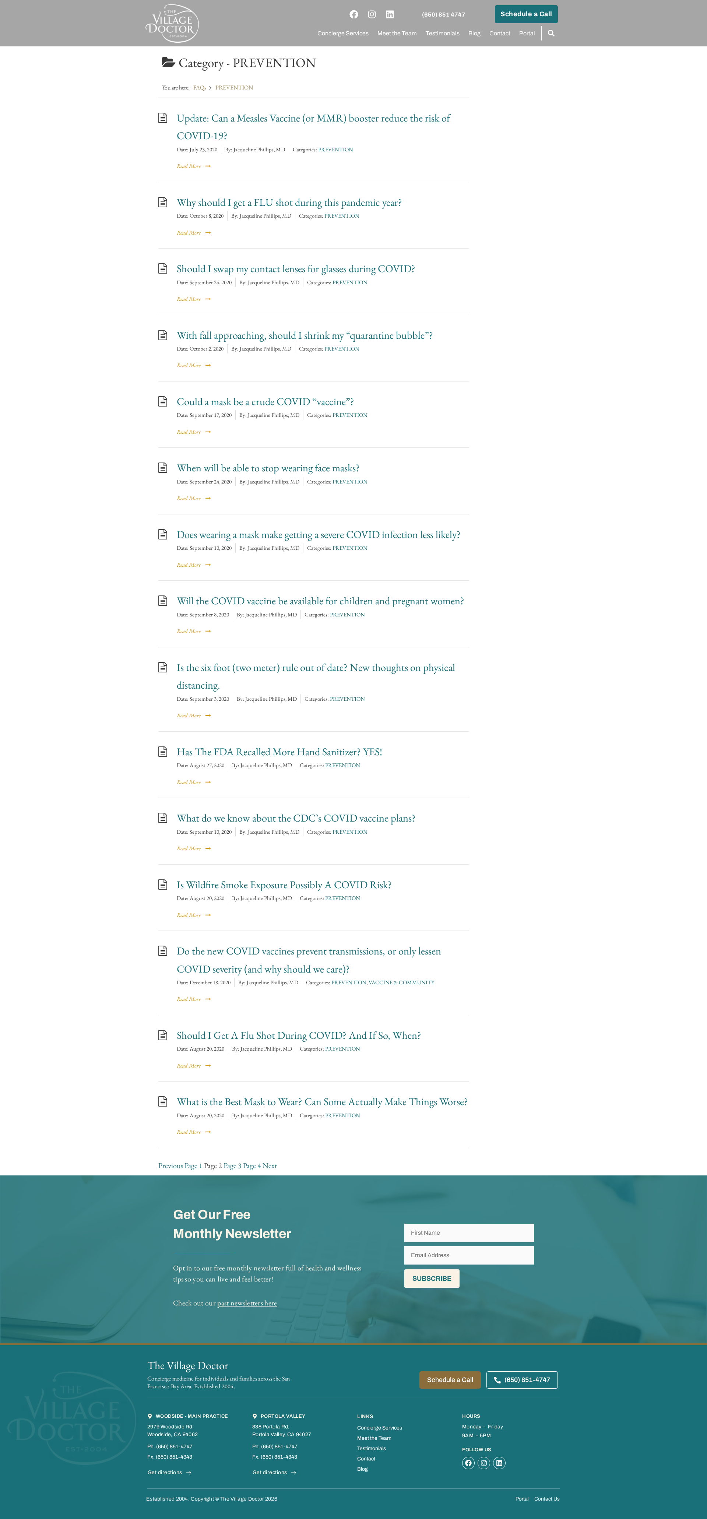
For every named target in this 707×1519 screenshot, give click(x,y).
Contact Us (547, 1499)
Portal (527, 33)
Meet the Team (397, 33)
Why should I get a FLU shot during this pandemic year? (289, 202)
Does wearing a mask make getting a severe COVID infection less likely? (319, 534)
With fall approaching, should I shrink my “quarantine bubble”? (305, 335)
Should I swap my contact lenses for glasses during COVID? (296, 268)
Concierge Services (343, 33)
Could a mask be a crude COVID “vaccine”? (265, 401)
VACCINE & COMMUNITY (402, 982)
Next (270, 1165)
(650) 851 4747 (443, 14)
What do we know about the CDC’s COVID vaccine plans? (296, 817)
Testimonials (443, 33)
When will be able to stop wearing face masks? (268, 467)
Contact (499, 33)
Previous (170, 1165)
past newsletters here (247, 1303)
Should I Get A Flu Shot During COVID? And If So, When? (299, 1035)
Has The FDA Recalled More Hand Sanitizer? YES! (279, 751)
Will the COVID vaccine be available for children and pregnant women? (320, 600)
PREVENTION (335, 149)
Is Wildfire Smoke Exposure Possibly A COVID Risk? (284, 884)
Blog (474, 33)
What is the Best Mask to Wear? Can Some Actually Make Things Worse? (322, 1101)
